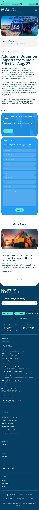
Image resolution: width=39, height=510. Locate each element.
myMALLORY (5, 445)
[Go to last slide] (17, 279)
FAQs (3, 486)
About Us (4, 456)
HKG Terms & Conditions (20, 499)
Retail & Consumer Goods (9, 417)
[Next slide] (21, 279)
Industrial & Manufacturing (9, 420)
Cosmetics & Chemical (8, 430)
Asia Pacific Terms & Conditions (7, 499)
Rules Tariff (20, 494)
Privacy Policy (29, 494)
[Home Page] (19, 291)
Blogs (3, 480)
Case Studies (5, 483)
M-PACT (16, 101)
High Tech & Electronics (8, 423)
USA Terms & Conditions (32, 499)
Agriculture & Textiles (7, 426)
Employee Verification (7, 468)
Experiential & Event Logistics (10, 433)
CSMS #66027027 (16, 87)
